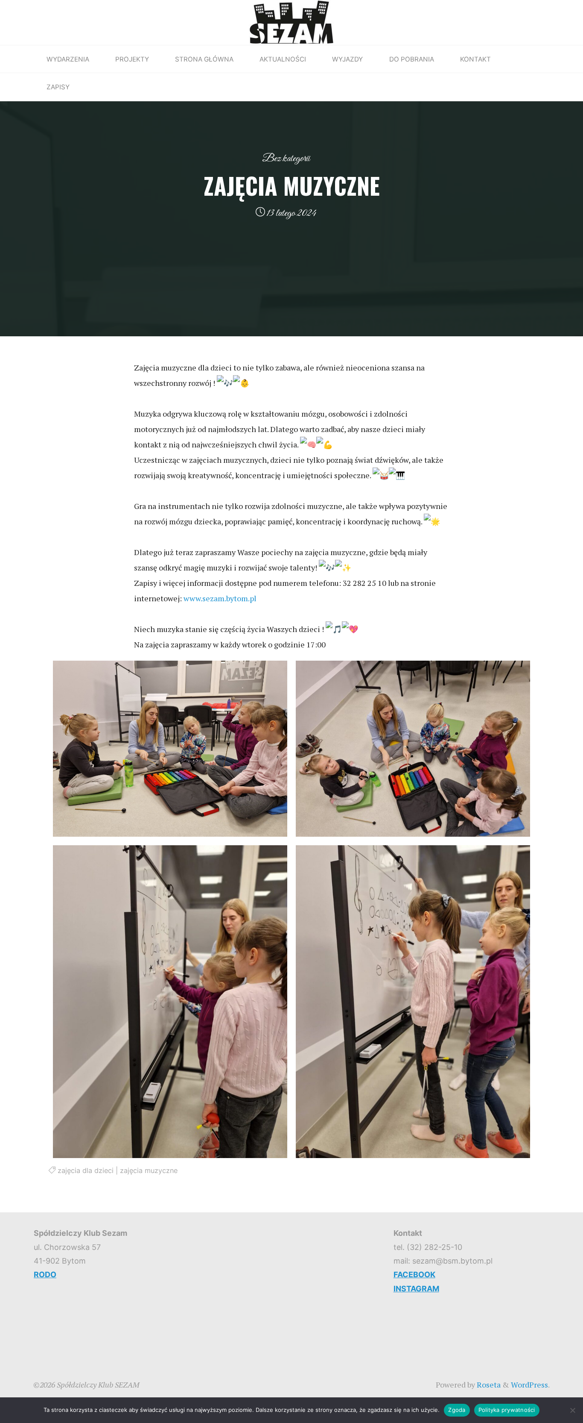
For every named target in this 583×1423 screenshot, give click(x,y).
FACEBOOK (414, 1274)
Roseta (488, 1384)
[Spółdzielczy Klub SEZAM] (291, 21)
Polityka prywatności (506, 1409)
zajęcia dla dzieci (86, 1170)
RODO (45, 1274)
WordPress (529, 1384)
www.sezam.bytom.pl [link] (220, 598)
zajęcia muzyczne (149, 1170)
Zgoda (456, 1409)
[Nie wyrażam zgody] (572, 1410)
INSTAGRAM (416, 1288)
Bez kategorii (286, 158)
